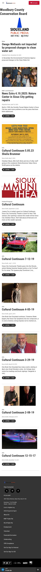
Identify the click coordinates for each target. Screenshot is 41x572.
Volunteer (7, 531)
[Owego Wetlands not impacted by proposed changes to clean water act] (19, 27)
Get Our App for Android (11, 547)
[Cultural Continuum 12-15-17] (19, 439)
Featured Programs (7, 201)
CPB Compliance (9, 543)
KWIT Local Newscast (7, 90)
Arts (3, 148)
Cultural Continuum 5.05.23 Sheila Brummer (18, 152)
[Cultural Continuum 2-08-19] (19, 396)
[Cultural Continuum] (19, 188)
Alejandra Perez (6, 55)
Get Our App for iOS (10, 551)
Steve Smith (5, 158)
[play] (3, 570)
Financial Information (10, 535)
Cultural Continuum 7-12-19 (18, 259)
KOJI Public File (8, 523)
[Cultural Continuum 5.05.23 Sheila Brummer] (19, 134)
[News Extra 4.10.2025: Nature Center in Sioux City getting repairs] (19, 77)
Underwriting (8, 539)
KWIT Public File (8, 519)
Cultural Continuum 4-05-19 (18, 309)
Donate (35, 3)
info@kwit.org (11, 507)
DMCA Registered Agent (10, 511)
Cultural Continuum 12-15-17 (19, 455)
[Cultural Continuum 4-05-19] (19, 293)
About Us (6, 514)
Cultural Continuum (13, 204)
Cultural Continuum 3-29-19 (18, 360)
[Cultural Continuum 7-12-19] (19, 242)
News (3, 41)
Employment (8, 527)
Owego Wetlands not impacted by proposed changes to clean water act (19, 48)
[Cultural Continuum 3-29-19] (19, 343)
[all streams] (38, 569)
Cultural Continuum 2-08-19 (18, 412)
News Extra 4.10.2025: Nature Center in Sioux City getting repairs (19, 97)
